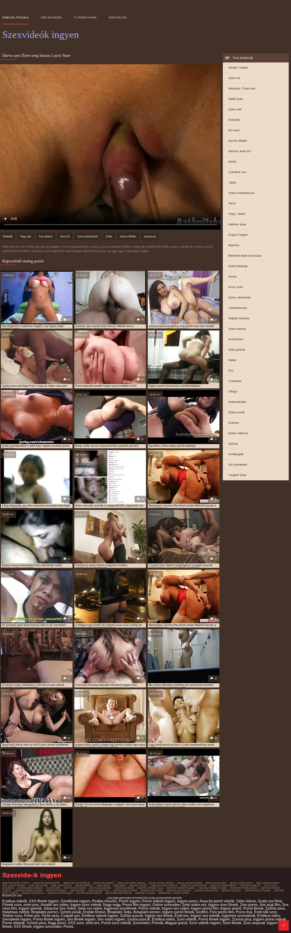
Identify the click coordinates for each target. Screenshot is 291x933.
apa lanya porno (267, 883)
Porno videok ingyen (158, 901)
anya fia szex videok (131, 883)
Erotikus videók (14, 901)
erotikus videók (100, 888)
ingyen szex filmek (258, 890)
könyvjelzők (118, 17)
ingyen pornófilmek (29, 890)
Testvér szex (12, 916)
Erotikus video (268, 916)
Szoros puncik (138, 919)
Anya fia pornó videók (216, 901)
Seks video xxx (194, 905)
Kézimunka (235, 339)
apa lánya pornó (13, 885)
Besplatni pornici (44, 912)
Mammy (233, 245)
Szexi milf (234, 109)
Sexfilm (202, 912)
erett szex (31, 905)
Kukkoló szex (237, 224)
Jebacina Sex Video (59, 908)
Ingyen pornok (30, 908)
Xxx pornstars (237, 464)
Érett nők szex (265, 912)
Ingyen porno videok (269, 919)
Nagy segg (111, 905)
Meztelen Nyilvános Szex (245, 255)
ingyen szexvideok (89, 893)
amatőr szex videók (16, 883)
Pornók (157, 923)
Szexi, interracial (239, 297)
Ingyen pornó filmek (178, 912)
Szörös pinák (70, 912)
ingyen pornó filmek (180, 888)
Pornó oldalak (13, 923)
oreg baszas (150, 236)
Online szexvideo (166, 905)
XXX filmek (23, 926)
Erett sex (182, 916)
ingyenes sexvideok (118, 893)
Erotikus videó (163, 919)
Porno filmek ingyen (49, 919)
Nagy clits (25, 236)
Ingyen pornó (230, 908)
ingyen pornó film (150, 888)
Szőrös (233, 443)
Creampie (234, 381)
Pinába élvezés (104, 901)
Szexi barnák (237, 328)
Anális (232, 161)
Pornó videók (149, 908)
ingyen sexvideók (206, 890)
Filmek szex (12, 905)
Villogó (232, 391)
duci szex (270, 885)
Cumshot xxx (237, 172)
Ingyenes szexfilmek (120, 908)
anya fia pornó (104, 883)
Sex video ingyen (111, 919)
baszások (103, 885)
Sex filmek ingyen (81, 919)
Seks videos (246, 901)
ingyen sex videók (179, 890)
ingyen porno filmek (212, 888)
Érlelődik (234, 120)
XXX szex (76, 923)
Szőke (232, 276)
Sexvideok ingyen (16, 919)
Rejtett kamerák (238, 318)
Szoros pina (241, 919)
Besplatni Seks (119, 912)
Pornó (68, 926)
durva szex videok (30, 888)
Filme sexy (50, 916)
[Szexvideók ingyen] (283, 926)
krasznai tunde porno (173, 893)
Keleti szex (235, 99)
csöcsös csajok (250, 885)
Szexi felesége (238, 266)
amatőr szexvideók (46, 883)
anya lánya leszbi (161, 883)
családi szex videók (164, 885)
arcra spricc (84, 885)
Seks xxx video (90, 908)
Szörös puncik (131, 916)
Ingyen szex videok (85, 905)
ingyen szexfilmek (60, 893)
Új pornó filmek (85, 17)
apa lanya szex (61, 885)
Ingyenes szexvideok (238, 916)
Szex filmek (232, 923)
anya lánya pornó (189, 883)
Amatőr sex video (54, 905)
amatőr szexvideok (76, 883)
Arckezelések (237, 402)
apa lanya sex (38, 885)
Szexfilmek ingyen (75, 901)
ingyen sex (77, 890)
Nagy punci (57, 923)
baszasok (119, 885)
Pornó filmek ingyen (214, 919)
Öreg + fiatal (236, 214)
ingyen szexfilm (33, 893)
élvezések (53, 888)
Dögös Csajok (238, 234)
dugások (8, 888)
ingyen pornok (56, 890)
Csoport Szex (237, 475)
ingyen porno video (244, 888)
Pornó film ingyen (136, 905)
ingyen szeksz (231, 890)
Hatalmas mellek (15, 912)
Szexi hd (234, 78)
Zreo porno (249, 905)
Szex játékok (236, 349)
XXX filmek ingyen (44, 901)
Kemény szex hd (239, 151)
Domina (233, 422)
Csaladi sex (70, 916)
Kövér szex (235, 287)
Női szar (234, 130)
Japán (232, 182)
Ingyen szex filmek (223, 905)
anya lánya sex (216, 883)
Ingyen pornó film (204, 908)
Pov (230, 370)
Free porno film (222, 912)
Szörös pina (36, 923)
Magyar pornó (176, 923)
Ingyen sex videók (205, 916)
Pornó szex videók (116, 923)
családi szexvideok (194, 885)
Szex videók (186, 919)
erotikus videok (75, 888)
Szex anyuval (254, 923)
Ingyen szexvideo (47, 926)
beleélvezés (138, 885)
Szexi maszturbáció (241, 193)
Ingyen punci (187, 901)
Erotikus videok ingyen (100, 916)
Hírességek (235, 454)
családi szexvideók (223, 885)
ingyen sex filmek (125, 890)
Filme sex (32, 916)
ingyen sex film (98, 890)
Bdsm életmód (238, 433)
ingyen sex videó (152, 890)
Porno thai (244, 912)
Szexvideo (141, 923)
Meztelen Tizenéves (241, 88)
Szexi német (236, 412)
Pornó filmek (253, 908)
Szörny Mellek (237, 140)
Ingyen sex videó (175, 908)
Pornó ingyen (129, 901)
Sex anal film (269, 905)
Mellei (232, 360)
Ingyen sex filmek (159, 916)
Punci (232, 203)
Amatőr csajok (238, 67)
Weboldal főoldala (15, 17)
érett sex (92, 923)
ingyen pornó (124, 888)
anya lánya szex (241, 883)
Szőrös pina (275, 908)
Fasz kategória (51, 17)
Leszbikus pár (237, 308)
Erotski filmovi (94, 912)
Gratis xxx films (270, 901)
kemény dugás (145, 893)
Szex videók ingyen (205, 923)
